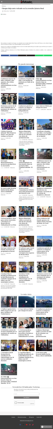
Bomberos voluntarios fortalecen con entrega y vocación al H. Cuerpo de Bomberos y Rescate (44, 191)
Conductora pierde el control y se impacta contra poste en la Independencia (25, 108)
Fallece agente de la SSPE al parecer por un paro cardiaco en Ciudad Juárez (8, 311)
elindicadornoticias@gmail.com (26, 420)
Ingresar (32, 417)
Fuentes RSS (39, 417)
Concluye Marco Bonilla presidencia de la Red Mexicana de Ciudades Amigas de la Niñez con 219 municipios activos (8, 278)
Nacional (3, 193)
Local (20, 139)
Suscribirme (26, 397)
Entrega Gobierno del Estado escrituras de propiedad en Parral (8, 249)
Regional (3, 138)
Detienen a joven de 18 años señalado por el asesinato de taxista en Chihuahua (8, 108)
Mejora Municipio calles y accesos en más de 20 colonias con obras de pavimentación (25, 134)
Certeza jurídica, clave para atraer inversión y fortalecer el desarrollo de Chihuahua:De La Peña (8, 221)
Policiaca (4, 6)
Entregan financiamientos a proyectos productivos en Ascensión (8, 163)
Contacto (13, 417)
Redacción (6, 11)
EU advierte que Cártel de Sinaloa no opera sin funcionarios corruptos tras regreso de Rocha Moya (26, 251)
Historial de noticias (22, 417)
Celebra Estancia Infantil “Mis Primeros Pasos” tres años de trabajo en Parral (8, 133)
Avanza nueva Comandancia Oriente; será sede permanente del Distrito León (26, 190)
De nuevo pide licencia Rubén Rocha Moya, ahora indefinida (8, 189)
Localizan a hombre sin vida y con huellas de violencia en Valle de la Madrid (26, 81)
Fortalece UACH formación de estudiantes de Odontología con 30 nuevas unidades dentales (25, 278)
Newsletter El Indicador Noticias (26, 387)
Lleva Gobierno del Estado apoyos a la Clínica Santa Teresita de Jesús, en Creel (44, 220)
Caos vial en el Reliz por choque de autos (44, 106)
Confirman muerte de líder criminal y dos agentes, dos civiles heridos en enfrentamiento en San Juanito (8, 83)
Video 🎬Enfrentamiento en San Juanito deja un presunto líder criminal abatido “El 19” (44, 82)
